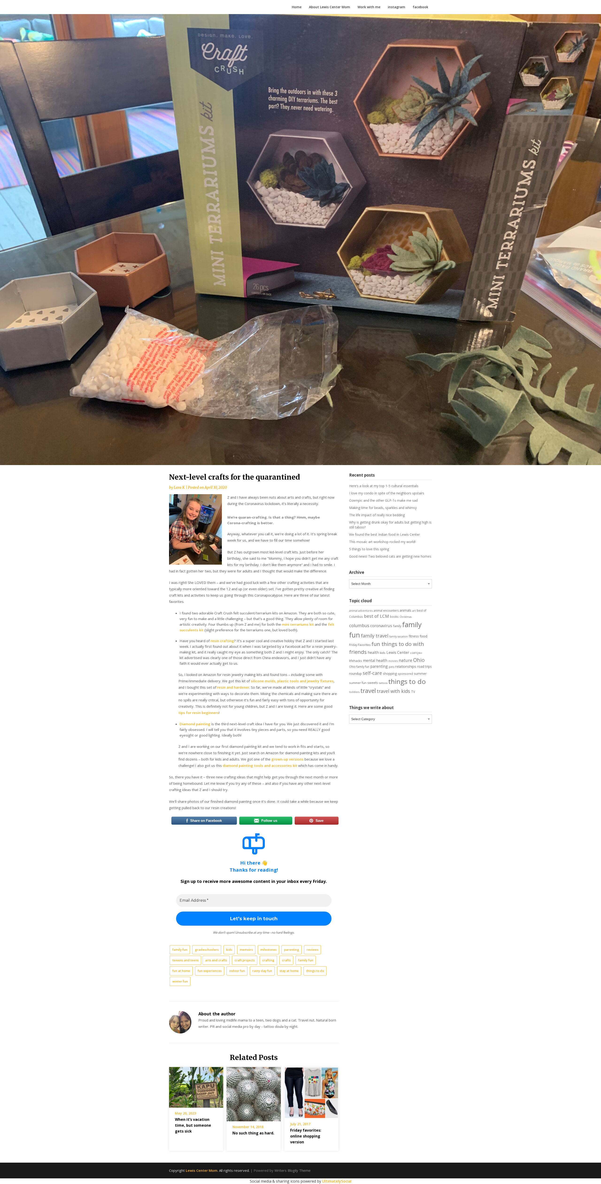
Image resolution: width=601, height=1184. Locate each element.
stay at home (289, 971)
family (397, 626)
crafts (286, 960)
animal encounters (386, 611)
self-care (372, 673)
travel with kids (393, 691)
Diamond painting (195, 724)
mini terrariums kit (298, 624)
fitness (414, 636)
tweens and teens (185, 960)
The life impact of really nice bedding (377, 515)
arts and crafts (216, 960)
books (394, 616)
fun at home (181, 971)
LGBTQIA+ (416, 653)
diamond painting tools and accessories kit (260, 765)
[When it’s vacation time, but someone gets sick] (196, 1085)
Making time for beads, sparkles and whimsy (383, 507)
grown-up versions (287, 759)
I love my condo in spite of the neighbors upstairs (386, 493)
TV (413, 692)
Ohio (419, 659)
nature (405, 660)
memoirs (246, 949)
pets (391, 666)
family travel (374, 635)
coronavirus (381, 625)
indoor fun (237, 971)
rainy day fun (262, 971)
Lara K (179, 487)
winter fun (180, 981)
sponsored (405, 673)
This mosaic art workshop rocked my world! (382, 542)
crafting (268, 960)
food (423, 636)
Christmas (406, 616)
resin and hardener (233, 687)
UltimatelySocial (336, 1181)
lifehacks (355, 661)
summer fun (357, 683)
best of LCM (376, 616)
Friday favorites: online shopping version (305, 1136)
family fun (179, 949)
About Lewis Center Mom (329, 7)
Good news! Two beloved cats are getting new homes (390, 556)
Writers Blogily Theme (292, 1170)
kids (229, 949)
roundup (355, 673)
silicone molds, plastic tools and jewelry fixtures (292, 681)
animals (405, 610)
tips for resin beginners (198, 712)
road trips (424, 666)
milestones (268, 949)
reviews (312, 949)
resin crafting (222, 640)
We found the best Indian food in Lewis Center (384, 534)
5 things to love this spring (369, 549)
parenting (291, 949)
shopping (390, 673)
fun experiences (210, 971)
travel (368, 691)
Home (296, 7)
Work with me (369, 7)
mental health (375, 660)
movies (393, 661)
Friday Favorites (359, 645)
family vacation (398, 636)
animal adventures (361, 610)
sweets (372, 683)
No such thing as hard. (253, 1133)
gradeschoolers (207, 949)
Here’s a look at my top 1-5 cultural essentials (383, 486)
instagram (396, 7)
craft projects (245, 960)
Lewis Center (397, 652)
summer (420, 674)
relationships (405, 666)
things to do (315, 971)
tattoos (383, 683)
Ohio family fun (359, 667)
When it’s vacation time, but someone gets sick (193, 1125)
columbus (359, 625)
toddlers (354, 692)
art (414, 610)
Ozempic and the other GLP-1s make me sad (383, 500)
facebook (420, 7)
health (373, 652)
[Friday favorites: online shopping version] (311, 1091)
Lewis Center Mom (201, 1170)
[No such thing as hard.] (254, 1092)
